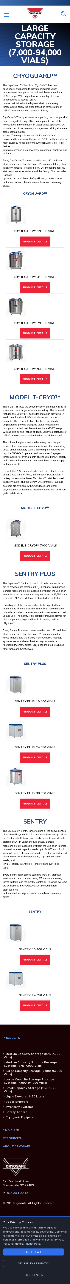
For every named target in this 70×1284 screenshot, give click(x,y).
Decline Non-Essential (34, 1263)
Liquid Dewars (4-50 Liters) (26, 1096)
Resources (12, 1138)
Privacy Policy (33, 1243)
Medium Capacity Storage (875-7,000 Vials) (32, 1055)
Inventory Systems (19, 1107)
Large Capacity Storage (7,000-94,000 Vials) (33, 1072)
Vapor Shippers (17, 1101)
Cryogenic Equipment (21, 1117)
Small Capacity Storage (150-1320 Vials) (30, 1089)
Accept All (34, 1252)
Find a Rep (11, 1130)
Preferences (34, 1275)
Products (11, 1038)
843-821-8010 (17, 1193)
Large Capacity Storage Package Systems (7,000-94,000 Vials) (29, 1080)
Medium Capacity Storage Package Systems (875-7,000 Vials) (30, 1063)
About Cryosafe (16, 1146)
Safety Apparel (17, 1112)
